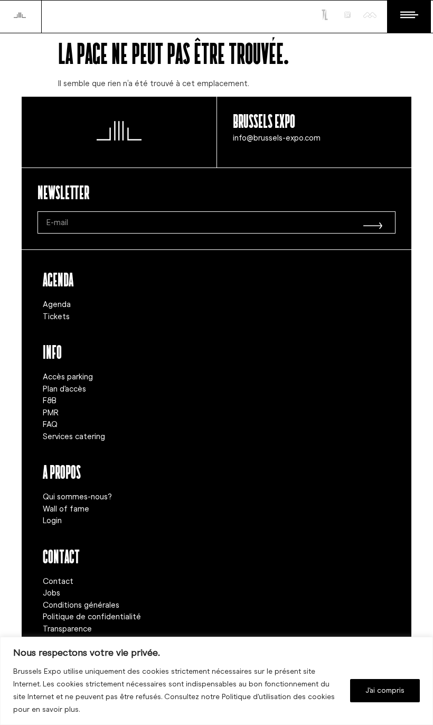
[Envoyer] (373, 222)
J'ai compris (384, 690)
